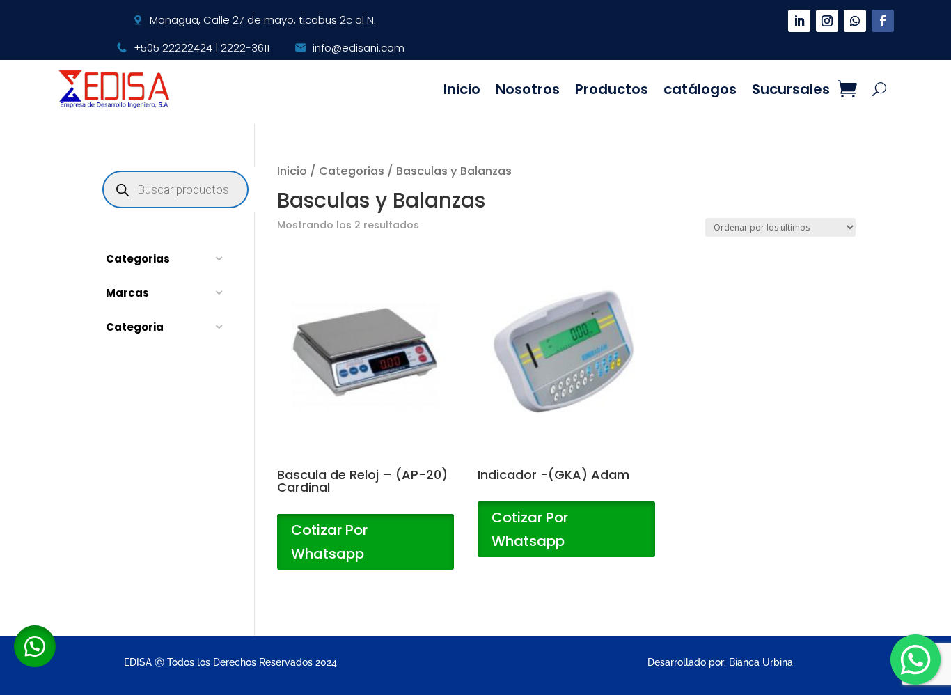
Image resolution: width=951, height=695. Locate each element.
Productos (611, 89)
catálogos (700, 89)
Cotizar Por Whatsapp (329, 541)
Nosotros (528, 89)
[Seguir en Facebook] (883, 21)
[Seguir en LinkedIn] (799, 21)
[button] (35, 646)
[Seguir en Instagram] (827, 21)
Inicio (461, 89)
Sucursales (791, 89)
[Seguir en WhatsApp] (855, 21)
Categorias (351, 171)
